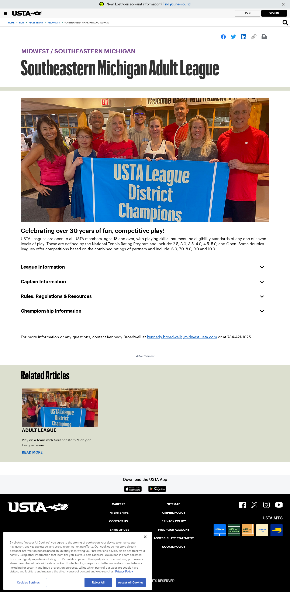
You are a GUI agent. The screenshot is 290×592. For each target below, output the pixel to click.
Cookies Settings (28, 582)
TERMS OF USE (118, 530)
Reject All (98, 582)
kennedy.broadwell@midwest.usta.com (182, 337)
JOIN (248, 13)
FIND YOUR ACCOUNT (173, 530)
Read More (32, 452)
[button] (283, 4)
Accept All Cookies (130, 582)
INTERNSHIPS (118, 513)
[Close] (145, 536)
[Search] (285, 22)
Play (21, 22)
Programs (54, 22)
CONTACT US (118, 521)
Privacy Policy (124, 571)
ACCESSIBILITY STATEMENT (174, 538)
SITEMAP (173, 504)
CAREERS (118, 504)
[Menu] (5, 13)
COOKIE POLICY (173, 547)
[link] (223, 37)
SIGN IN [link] (274, 13)
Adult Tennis (36, 22)
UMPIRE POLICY (173, 513)
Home (11, 22)
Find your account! (176, 4)
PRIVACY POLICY (174, 521)
